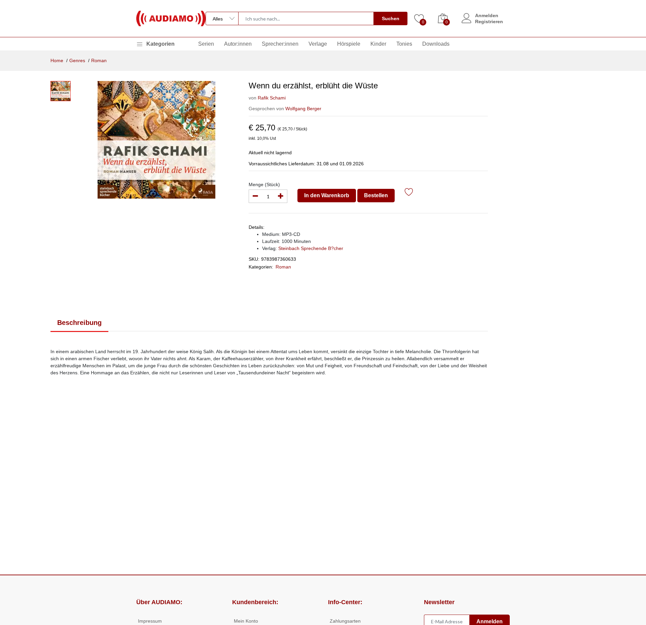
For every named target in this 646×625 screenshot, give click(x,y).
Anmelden (486, 15)
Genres (77, 60)
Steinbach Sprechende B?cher (310, 248)
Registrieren (489, 21)
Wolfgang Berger (303, 108)
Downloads (436, 44)
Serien (206, 44)
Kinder (378, 44)
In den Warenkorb (326, 195)
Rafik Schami (272, 97)
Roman (99, 60)
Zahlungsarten (345, 621)
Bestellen (376, 195)
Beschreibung (79, 322)
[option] (156, 140)
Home (56, 60)
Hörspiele (348, 44)
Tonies (404, 44)
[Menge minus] (255, 196)
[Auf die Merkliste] (409, 193)
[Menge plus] (280, 196)
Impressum (150, 621)
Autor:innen (238, 44)
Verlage (318, 44)
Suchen (390, 18)
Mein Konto (246, 621)
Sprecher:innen (280, 44)
